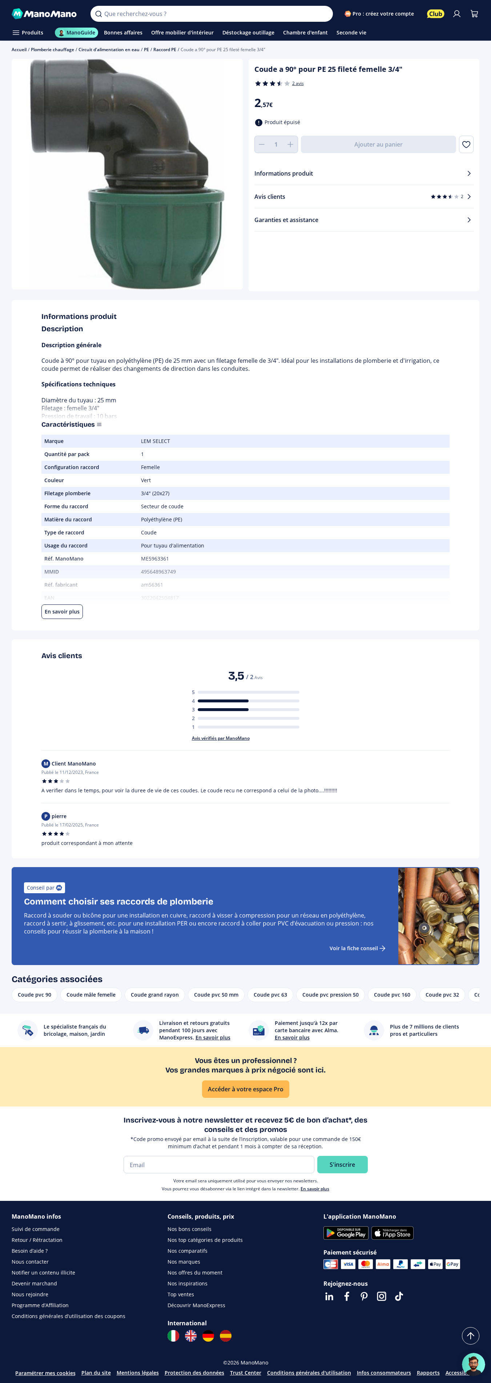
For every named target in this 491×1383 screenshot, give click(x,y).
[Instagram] (381, 1296)
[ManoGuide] (473, 1364)
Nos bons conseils (190, 1229)
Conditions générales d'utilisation (309, 1372)
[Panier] (474, 14)
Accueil (19, 49)
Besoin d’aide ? (30, 1250)
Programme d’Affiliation (40, 1305)
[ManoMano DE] (208, 1336)
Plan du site (96, 1372)
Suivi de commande (36, 1229)
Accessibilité (461, 1372)
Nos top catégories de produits (205, 1239)
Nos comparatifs (188, 1250)
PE (146, 49)
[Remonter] (470, 1336)
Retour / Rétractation (37, 1239)
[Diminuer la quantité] (261, 144)
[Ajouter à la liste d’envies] (466, 144)
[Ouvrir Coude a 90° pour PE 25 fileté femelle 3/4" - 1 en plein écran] (127, 174)
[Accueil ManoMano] (45, 14)
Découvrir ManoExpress (196, 1305)
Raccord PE (164, 49)
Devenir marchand (34, 1283)
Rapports (428, 1372)
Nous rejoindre (30, 1294)
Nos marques (184, 1261)
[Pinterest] (364, 1296)
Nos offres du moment (195, 1272)
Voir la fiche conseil (354, 948)
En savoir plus (315, 1189)
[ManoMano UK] (191, 1336)
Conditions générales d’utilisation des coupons (68, 1316)
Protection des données (194, 1372)
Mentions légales (138, 1372)
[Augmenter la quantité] (290, 144)
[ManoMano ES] (226, 1336)
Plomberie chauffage (52, 49)
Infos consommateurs (384, 1372)
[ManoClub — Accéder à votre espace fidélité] (435, 14)
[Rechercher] (98, 14)
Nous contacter (30, 1261)
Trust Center (245, 1372)
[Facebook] (347, 1296)
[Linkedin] (329, 1296)
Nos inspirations (188, 1283)
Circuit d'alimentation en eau (109, 49)
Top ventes (181, 1294)
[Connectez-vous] (457, 14)
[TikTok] (399, 1296)
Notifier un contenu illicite (43, 1272)
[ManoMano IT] (173, 1336)
